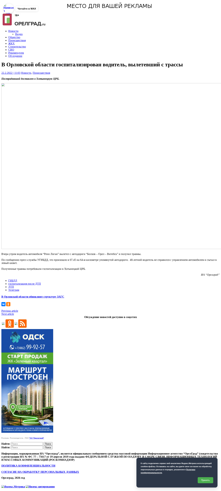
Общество (14, 37)
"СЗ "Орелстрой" (36, 438)
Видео (19, 34)
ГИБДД (12, 280)
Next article (7, 313)
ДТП (11, 286)
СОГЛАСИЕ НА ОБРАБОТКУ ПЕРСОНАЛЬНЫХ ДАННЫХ (40, 471)
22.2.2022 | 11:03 (10, 72)
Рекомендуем (16, 52)
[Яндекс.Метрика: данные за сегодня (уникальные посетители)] (13, 486)
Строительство (17, 46)
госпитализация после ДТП (24, 283)
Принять (205, 480)
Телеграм (13, 289)
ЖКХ (11, 43)
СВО (11, 49)
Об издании (15, 55)
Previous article (9, 310)
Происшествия (17, 40)
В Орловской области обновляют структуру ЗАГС (32, 296)
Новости (13, 31)
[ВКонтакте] (3, 304)
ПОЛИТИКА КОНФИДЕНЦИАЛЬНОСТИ (28, 465)
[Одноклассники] (8, 304)
